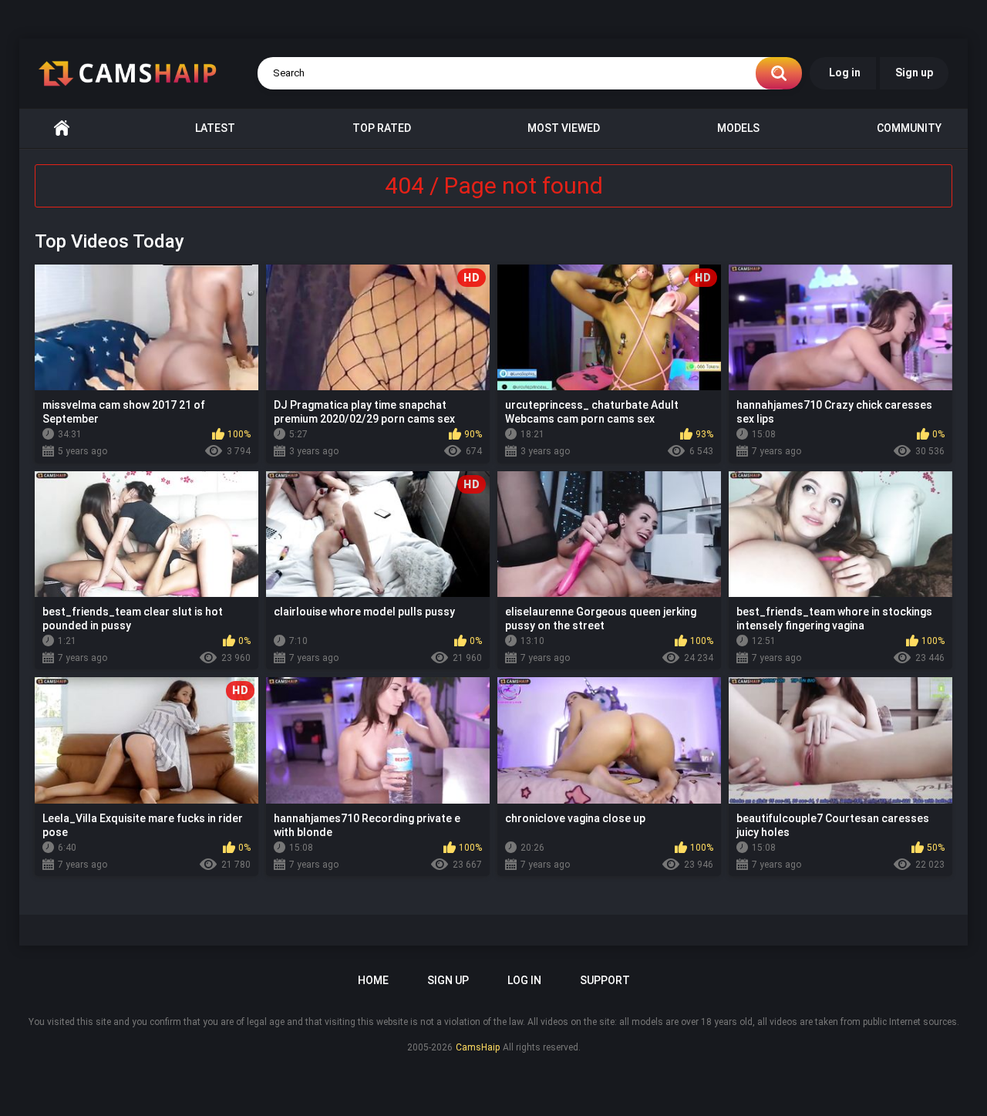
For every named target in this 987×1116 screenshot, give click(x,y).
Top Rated (381, 128)
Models (738, 128)
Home (61, 128)
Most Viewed (563, 128)
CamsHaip (478, 1047)
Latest (215, 128)
